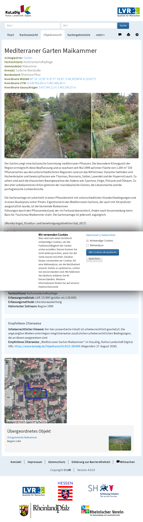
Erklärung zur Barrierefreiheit (91, 462)
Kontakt (16, 462)
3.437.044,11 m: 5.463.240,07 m (57, 87)
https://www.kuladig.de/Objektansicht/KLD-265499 (47, 346)
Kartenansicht (29, 35)
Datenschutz (56, 462)
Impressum (35, 462)
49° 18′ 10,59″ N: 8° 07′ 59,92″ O (48, 79)
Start (10, 35)
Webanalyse (97, 245)
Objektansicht (53, 35)
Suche (123, 25)
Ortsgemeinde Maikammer (22, 437)
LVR (68, 470)
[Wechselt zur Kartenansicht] (71, 390)
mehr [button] (99, 35)
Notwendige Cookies (101, 241)
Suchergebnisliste (78, 35)
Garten (28, 58)
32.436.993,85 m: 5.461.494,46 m (45, 83)
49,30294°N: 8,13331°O (82, 79)
